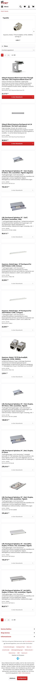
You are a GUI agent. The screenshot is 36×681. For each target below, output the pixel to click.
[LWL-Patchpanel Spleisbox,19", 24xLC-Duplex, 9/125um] (18, 439)
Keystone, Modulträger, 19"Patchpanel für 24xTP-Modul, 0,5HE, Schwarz (16, 265)
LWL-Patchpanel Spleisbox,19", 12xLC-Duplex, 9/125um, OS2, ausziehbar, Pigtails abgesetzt (17, 172)
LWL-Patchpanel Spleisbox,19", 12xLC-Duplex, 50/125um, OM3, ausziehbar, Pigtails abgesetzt (17, 405)
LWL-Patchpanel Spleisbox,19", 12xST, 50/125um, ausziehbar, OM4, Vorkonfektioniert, (15, 218)
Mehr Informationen (24, 673)
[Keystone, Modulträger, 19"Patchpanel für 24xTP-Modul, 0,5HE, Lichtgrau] (18, 299)
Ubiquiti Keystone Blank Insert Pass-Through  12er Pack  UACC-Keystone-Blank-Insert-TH (17, 78)
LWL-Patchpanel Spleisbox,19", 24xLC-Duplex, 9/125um (17, 451)
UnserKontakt (5, 650)
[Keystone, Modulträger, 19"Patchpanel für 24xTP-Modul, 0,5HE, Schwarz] (18, 253)
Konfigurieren (22, 678)
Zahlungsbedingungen (17, 650)
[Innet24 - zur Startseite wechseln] (4, 2)
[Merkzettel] (24, 6)
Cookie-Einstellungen (8, 647)
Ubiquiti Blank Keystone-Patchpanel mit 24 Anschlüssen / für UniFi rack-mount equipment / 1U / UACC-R (17, 125)
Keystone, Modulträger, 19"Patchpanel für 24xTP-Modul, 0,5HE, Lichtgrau (16, 311)
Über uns (29, 647)
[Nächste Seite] (5, 55)
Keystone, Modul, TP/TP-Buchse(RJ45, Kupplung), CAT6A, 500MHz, (15, 358)
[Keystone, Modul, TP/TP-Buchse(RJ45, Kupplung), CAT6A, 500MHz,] (18, 346)
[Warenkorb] (33, 6)
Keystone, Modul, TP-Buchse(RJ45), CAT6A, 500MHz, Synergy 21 (18, 35)
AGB (18, 653)
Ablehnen (12, 678)
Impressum (24, 653)
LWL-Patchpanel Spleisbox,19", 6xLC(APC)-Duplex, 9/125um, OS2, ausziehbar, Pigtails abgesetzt (17, 591)
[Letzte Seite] (8, 55)
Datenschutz (12, 653)
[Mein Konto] (29, 6)
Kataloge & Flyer (20, 647)
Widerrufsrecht (29, 650)
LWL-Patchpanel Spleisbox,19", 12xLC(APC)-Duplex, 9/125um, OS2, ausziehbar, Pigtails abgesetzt (17, 544)
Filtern (5, 46)
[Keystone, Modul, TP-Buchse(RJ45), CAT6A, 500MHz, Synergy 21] (18, 27)
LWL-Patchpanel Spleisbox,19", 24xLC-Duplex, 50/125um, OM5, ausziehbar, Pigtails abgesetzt (17, 498)
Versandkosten (28, 641)
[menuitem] (4, 6)
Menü (6, 7)
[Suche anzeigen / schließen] (20, 6)
